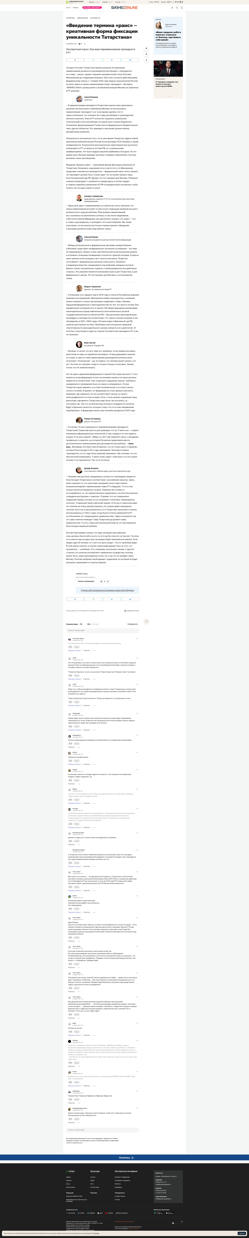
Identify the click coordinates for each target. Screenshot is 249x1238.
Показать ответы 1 (74, 679)
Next (181, 52)
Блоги (68, 1184)
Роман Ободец (170, 24)
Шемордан (76, 1091)
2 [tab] (166, 96)
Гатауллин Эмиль (78, 638)
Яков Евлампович (78, 833)
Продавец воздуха (79, 850)
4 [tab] (168, 96)
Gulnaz (75, 752)
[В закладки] (146, 54)
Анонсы (92, 1177)
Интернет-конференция (122, 1177)
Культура (95, 1171)
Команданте (77, 735)
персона (158, 19)
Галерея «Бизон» (120, 1196)
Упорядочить (132, 624)
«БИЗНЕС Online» (82, 574)
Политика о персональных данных (124, 1221)
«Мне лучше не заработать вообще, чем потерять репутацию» (167, 36)
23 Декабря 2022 (71, 44)
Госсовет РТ (95, 18)
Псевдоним (76, 713)
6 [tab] (170, 96)
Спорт (71, 1171)
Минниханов (83, 18)
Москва (163, 2)
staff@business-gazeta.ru (163, 1199)
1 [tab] (165, 96)
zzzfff (74, 658)
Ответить (86, 650)
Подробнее (95, 1233)
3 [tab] (167, 96)
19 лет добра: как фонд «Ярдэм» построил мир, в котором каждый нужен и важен (166, 85)
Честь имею (76, 871)
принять (241, 1233)
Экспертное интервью (126, 1171)
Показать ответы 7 (74, 650)
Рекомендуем (160, 79)
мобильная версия (122, 1213)
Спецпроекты (120, 1193)
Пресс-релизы (70, 1187)
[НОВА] (92, 8)
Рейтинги (118, 1184)
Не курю (75, 808)
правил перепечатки (134, 1228)
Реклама (93, 1193)
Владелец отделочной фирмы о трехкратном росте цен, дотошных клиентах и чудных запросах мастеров (168, 45)
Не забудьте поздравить (122, 1180)
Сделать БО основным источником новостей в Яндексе (107, 590)
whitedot (75, 1040)
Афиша (68, 1177)
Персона (69, 1180)
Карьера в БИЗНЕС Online (74, 1196)
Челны (151, 2)
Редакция (69, 1193)
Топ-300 (117, 1199)
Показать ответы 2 (74, 730)
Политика (71, 18)
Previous (156, 52)
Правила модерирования (74, 1143)
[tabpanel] (168, 35)
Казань (68, 7)
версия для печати (133, 610)
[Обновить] (146, 621)
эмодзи (77, 647)
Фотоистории (94, 1187)
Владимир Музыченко (80, 1108)
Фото (92, 1184)
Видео (92, 1180)
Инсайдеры (118, 1187)
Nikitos (75, 789)
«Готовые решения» (171, 26)
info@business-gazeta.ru (163, 1184)
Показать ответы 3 (74, 705)
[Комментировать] (146, 48)
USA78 (75, 896)
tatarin (75, 1071)
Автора (95, 624)
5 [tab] (169, 96)
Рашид (75, 769)
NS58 (74, 1023)
